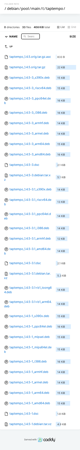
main (35, 8)
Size (73, 36)
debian (13, 8)
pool (25, 8)
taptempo (54, 8)
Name (14, 36)
